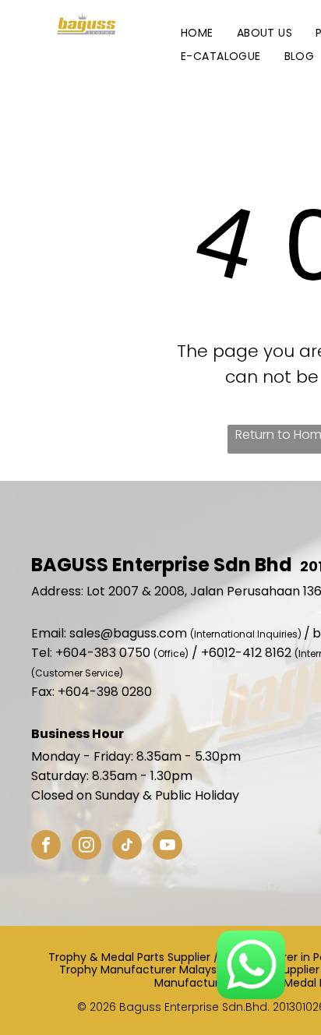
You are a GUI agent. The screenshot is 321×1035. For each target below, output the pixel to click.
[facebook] (46, 847)
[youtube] (167, 847)
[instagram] (86, 847)
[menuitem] (197, 33)
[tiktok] (127, 847)
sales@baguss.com (128, 633)
